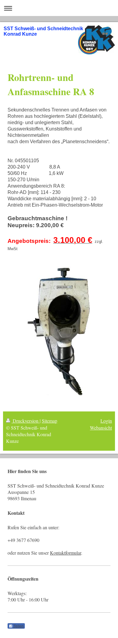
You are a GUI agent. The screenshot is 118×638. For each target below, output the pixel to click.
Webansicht (101, 427)
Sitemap (49, 420)
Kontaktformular (65, 552)
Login (106, 420)
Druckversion (25, 420)
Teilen (18, 626)
